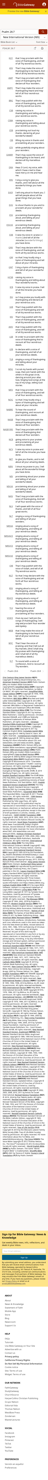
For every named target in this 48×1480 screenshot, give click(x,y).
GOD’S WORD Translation (25, 815)
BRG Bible (17, 698)
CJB (11, 140)
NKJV (10, 496)
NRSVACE (8, 536)
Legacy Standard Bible (30, 871)
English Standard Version (14, 775)
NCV (11, 449)
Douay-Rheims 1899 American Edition (24, 748)
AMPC (10, 88)
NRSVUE (9, 556)
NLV (11, 506)
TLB (11, 359)
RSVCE (10, 598)
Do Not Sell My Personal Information (23, 1363)
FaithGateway (11, 1387)
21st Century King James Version (17, 677)
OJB (11, 565)
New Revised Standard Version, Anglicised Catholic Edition (21, 1047)
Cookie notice (11, 1367)
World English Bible (35, 1146)
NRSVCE (9, 546)
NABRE (9, 409)
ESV (11, 215)
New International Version (14, 987)
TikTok (8, 1443)
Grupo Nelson (11, 1402)
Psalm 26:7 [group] (9, 48)
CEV (11, 147)
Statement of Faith (14, 1307)
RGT (11, 575)
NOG (10, 399)
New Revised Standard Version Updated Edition (23, 1077)
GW (11, 257)
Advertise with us (13, 1349)
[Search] (43, 31)
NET (11, 459)
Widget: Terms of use (15, 1374)
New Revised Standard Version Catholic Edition (23, 1063)
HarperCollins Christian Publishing (21, 1398)
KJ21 (11, 58)
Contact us (10, 1353)
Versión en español (14, 1464)
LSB (11, 336)
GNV (11, 247)
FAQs (7, 1338)
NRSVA (10, 526)
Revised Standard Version (23, 1099)
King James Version (36, 861)
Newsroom (10, 1321)
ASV (11, 68)
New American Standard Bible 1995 (27, 952)
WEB (11, 630)
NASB (10, 419)
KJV (11, 317)
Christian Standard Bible (13, 710)
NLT (11, 516)
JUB (11, 307)
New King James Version (24, 1006)
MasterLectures (12, 1419)
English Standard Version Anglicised (24, 783)
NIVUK (10, 486)
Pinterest (9, 1440)
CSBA (10, 120)
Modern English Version (21, 903)
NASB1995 (8, 429)
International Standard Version (27, 850)
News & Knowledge (14, 1304)
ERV (11, 180)
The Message (32, 899)
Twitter (8, 1447)
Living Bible (27, 889)
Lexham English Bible (12, 885)
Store (7, 1314)
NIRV (10, 466)
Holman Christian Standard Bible (22, 835)
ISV (11, 297)
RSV (11, 588)
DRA (11, 167)
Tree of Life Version (25, 1127)
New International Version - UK (23, 995)
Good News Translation (27, 822)
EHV (11, 205)
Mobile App (10, 1311)
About (8, 1300)
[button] (44, 4)
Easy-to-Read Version (24, 754)
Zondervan (10, 1416)
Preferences (11, 1467)
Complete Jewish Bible (33, 731)
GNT (11, 267)
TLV (11, 608)
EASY (10, 192)
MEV (11, 389)
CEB (11, 130)
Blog (7, 1318)
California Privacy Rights (17, 1360)
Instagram (10, 1436)
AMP (10, 78)
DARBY (9, 154)
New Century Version (21, 966)
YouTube (9, 1450)
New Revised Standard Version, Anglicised (23, 1030)
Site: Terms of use (13, 1370)
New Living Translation (35, 1018)
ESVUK (10, 225)
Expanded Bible (30, 791)
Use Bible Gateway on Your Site (20, 1345)
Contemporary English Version (31, 736)
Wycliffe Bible (36, 1151)
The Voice (28, 1139)
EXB (11, 234)
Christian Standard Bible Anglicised (21, 723)
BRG (11, 100)
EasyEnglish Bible (10, 759)
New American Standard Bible (21, 944)
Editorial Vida (11, 1405)
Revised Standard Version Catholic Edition (22, 1114)
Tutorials (9, 1342)
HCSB (10, 277)
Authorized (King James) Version (22, 865)
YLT (11, 661)
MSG (10, 369)
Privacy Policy (11, 1281)
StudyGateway (12, 1391)
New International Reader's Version (22, 979)
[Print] (42, 48)
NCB (11, 439)
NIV (11, 476)
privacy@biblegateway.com (13, 1283)
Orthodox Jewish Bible (12, 1090)
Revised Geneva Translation (27, 1095)
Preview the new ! (23, 11)
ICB (11, 287)
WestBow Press (12, 1412)
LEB (11, 349)
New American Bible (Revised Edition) (23, 916)
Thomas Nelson (12, 1409)
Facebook (9, 1433)
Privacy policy (12, 1356)
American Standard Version (15, 682)
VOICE (10, 618)
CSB (11, 110)
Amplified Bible (22, 687)
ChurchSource (12, 1394)
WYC (11, 643)
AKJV (11, 327)
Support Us (10, 1325)
